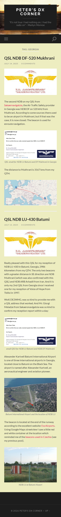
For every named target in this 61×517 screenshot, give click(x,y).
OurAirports (48, 425)
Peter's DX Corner (30, 11)
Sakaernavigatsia (13, 105)
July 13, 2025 (11, 225)
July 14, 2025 (11, 63)
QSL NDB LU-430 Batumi (27, 219)
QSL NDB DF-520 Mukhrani (29, 58)
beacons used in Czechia (38, 436)
